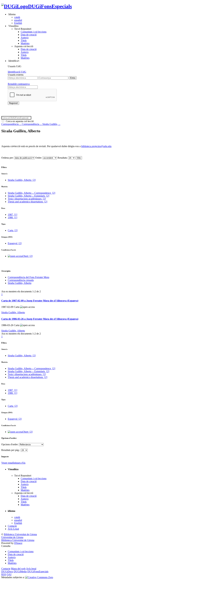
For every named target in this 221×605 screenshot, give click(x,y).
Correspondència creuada (21, 280)
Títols (24, 40)
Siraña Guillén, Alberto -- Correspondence (31, 193)
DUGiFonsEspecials (50, 6)
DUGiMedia (20, 571)
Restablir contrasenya (19, 84)
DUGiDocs (7, 571)
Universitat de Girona (12, 537)
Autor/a (24, 37)
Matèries (25, 43)
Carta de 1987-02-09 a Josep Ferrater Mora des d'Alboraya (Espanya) (39, 300)
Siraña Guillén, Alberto (22, 180)
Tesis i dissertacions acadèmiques (27, 198)
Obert (27, 256)
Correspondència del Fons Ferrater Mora (28, 277)
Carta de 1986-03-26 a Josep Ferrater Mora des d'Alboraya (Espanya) (39, 319)
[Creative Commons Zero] (39, 577)
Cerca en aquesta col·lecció (19, 121)
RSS (3, 574)
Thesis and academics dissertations (27, 201)
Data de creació (29, 34)
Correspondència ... (11, 124)
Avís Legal (13, 528)
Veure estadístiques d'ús (13, 462)
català (17, 17)
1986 (12, 217)
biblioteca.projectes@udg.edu (96, 146)
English (18, 23)
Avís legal (31, 568)
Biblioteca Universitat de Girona (20, 534)
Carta (12, 230)
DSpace (18, 543)
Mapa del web (18, 568)
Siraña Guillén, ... (51, 124)
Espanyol (15, 243)
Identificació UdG (17, 71)
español (18, 20)
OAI (9, 574)
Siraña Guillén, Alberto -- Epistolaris (28, 195)
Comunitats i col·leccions (33, 31)
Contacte (12, 526)
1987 (12, 214)
